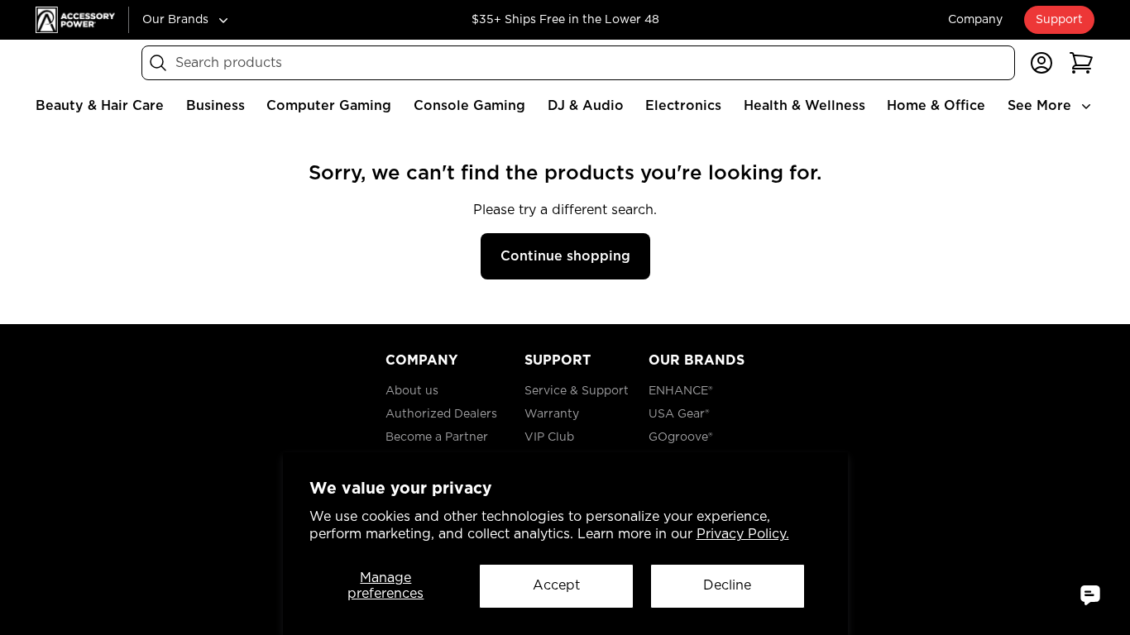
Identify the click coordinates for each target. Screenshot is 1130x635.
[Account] (1041, 63)
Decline (727, 585)
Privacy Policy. (743, 534)
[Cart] (1081, 63)
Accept (556, 585)
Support (1059, 20)
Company (975, 20)
